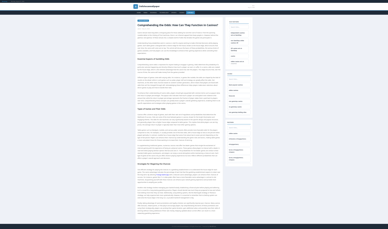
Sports (173, 12)
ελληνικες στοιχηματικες (237, 139)
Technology (164, 12)
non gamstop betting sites (237, 112)
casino (233, 56)
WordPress (213, 226)
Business (153, 12)
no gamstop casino (235, 107)
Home (139, 12)
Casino (181, 12)
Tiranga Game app (162, 175)
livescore (232, 96)
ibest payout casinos (236, 85)
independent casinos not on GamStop (238, 34)
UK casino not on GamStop (236, 49)
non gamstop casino (235, 101)
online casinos (233, 90)
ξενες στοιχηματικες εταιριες (236, 151)
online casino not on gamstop (237, 63)
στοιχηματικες (234, 144)
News (145, 12)
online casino (233, 133)
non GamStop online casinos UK (237, 42)
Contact (190, 12)
